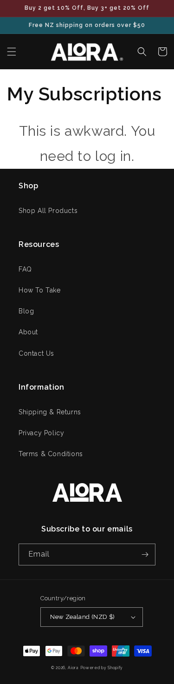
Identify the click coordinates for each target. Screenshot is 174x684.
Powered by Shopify (101, 667)
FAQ (25, 269)
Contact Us (36, 353)
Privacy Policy (41, 433)
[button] (11, 51)
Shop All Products (48, 210)
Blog (26, 311)
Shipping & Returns (50, 412)
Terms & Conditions (51, 454)
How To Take (40, 290)
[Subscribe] (145, 554)
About (28, 332)
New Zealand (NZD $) (82, 616)
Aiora (73, 667)
